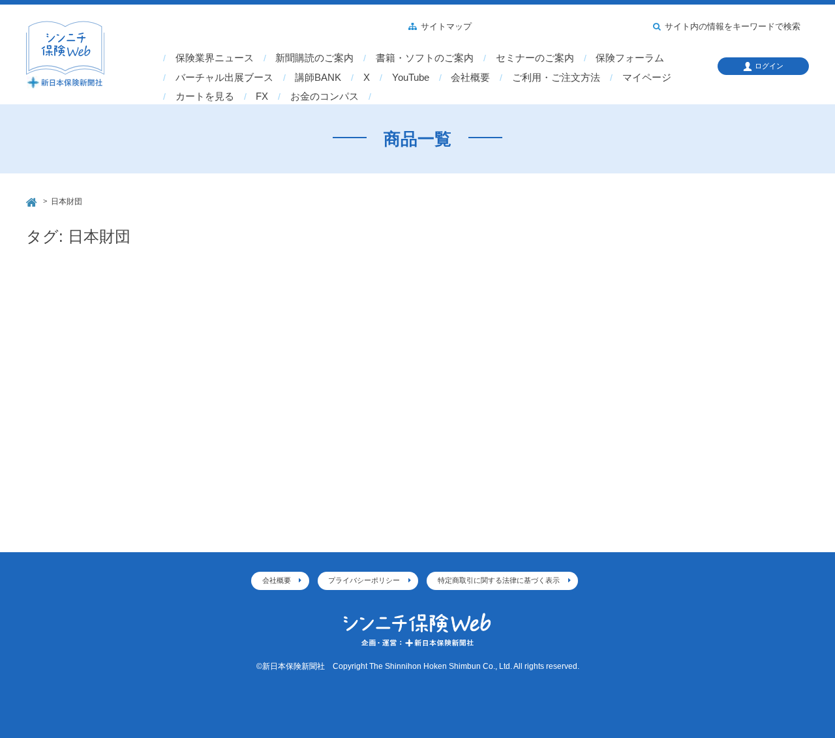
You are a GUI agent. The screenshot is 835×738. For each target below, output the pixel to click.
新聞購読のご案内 (314, 58)
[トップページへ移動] (32, 200)
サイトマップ (446, 26)
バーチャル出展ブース (224, 77)
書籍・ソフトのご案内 (425, 58)
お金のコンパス (324, 96)
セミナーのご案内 (535, 58)
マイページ (646, 77)
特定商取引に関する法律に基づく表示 (499, 580)
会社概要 (470, 77)
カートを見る (204, 96)
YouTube (410, 77)
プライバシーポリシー (364, 580)
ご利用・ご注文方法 (556, 77)
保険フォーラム (630, 58)
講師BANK (318, 77)
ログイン (769, 66)
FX (262, 96)
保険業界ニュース (214, 58)
